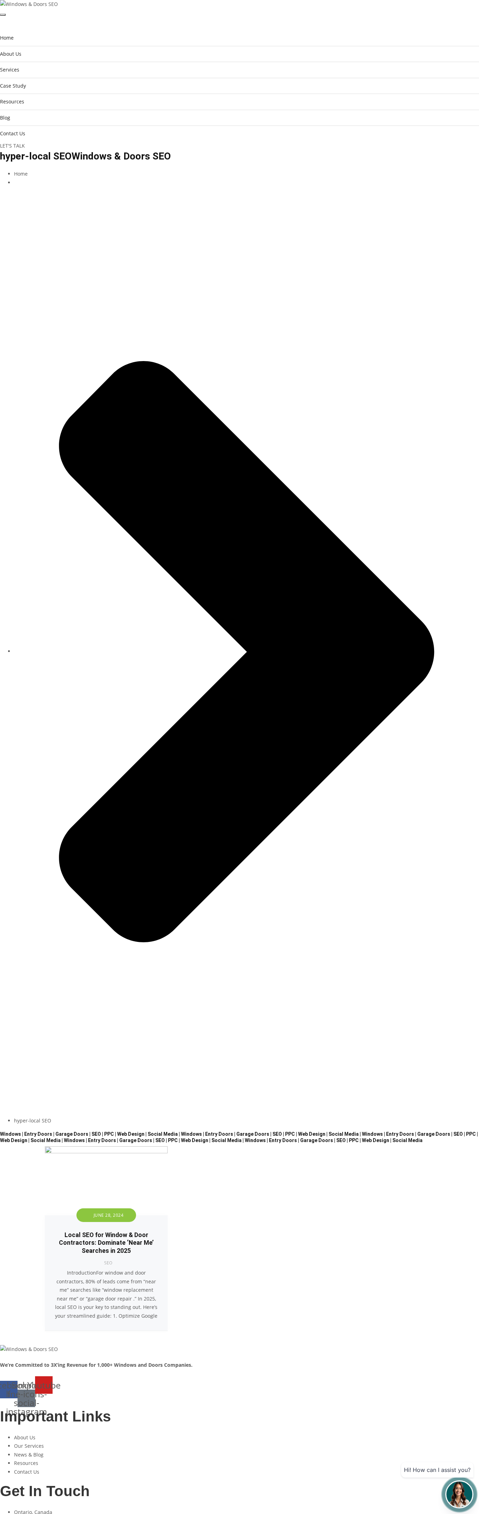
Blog (5, 117)
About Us (10, 53)
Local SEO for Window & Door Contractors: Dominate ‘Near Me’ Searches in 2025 (106, 1243)
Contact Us (12, 133)
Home (7, 37)
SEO (108, 1263)
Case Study (13, 85)
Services (9, 69)
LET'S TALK (12, 145)
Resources (12, 101)
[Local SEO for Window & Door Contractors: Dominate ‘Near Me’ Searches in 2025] (106, 1150)
